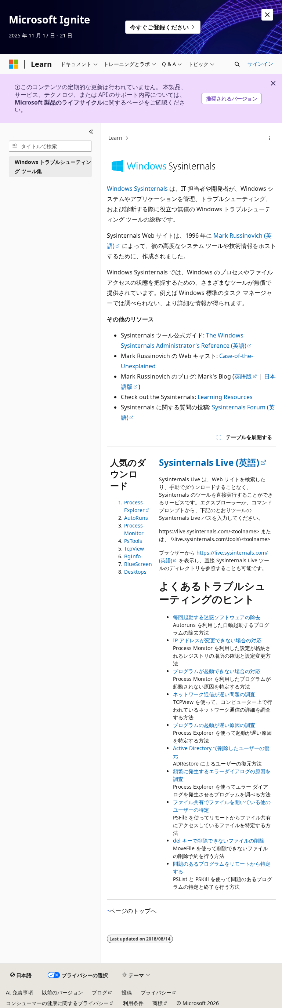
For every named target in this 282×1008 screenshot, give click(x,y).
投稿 (127, 992)
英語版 (243, 376)
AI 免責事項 (19, 992)
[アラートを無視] (267, 15)
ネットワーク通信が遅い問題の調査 (214, 694)
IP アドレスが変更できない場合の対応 (217, 640)
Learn (115, 137)
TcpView (134, 548)
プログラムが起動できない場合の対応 (216, 671)
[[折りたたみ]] (91, 132)
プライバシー (156, 992)
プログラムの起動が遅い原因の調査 (214, 725)
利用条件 (133, 1003)
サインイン (260, 63)
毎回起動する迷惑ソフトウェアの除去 (216, 617)
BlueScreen (138, 563)
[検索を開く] (237, 64)
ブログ (99, 992)
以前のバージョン (62, 992)
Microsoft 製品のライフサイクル (59, 102)
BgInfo (132, 556)
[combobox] (50, 146)
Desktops (135, 571)
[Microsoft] (13, 64)
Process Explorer (134, 506)
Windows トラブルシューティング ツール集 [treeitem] (53, 166)
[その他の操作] (269, 138)
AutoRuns (136, 517)
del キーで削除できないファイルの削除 (218, 840)
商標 (157, 1003)
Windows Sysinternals (137, 189)
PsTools (133, 540)
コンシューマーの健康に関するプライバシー (57, 1003)
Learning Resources (225, 397)
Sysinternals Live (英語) (209, 462)
